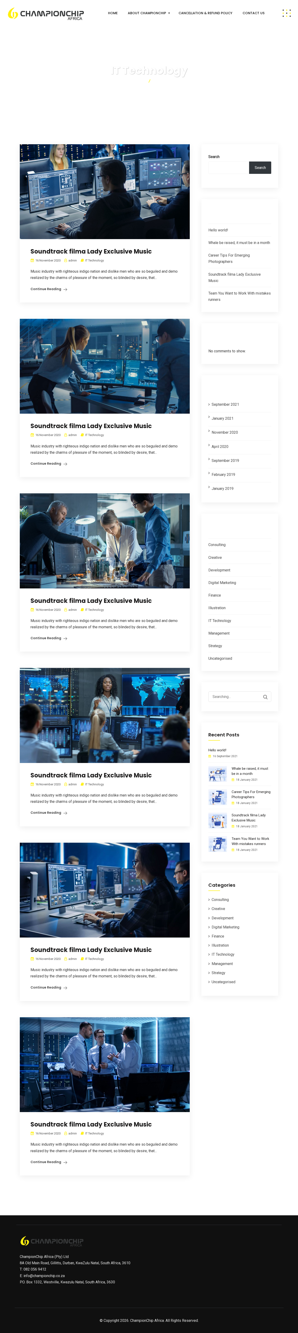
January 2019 (223, 488)
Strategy (215, 646)
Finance (214, 595)
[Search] (265, 697)
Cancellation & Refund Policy (205, 13)
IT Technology (94, 260)
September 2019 (225, 460)
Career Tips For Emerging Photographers (251, 794)
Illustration (217, 608)
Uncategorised (220, 658)
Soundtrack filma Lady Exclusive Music (91, 251)
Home (113, 13)
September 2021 (225, 404)
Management (219, 633)
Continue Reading (45, 289)
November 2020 (225, 432)
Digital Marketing (222, 583)
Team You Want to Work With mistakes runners (250, 841)
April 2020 (220, 446)
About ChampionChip (147, 13)
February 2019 (223, 474)
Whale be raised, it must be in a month (239, 242)
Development (219, 570)
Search (214, 157)
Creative (215, 557)
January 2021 (223, 418)
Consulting (217, 545)
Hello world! (218, 230)
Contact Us (253, 13)
